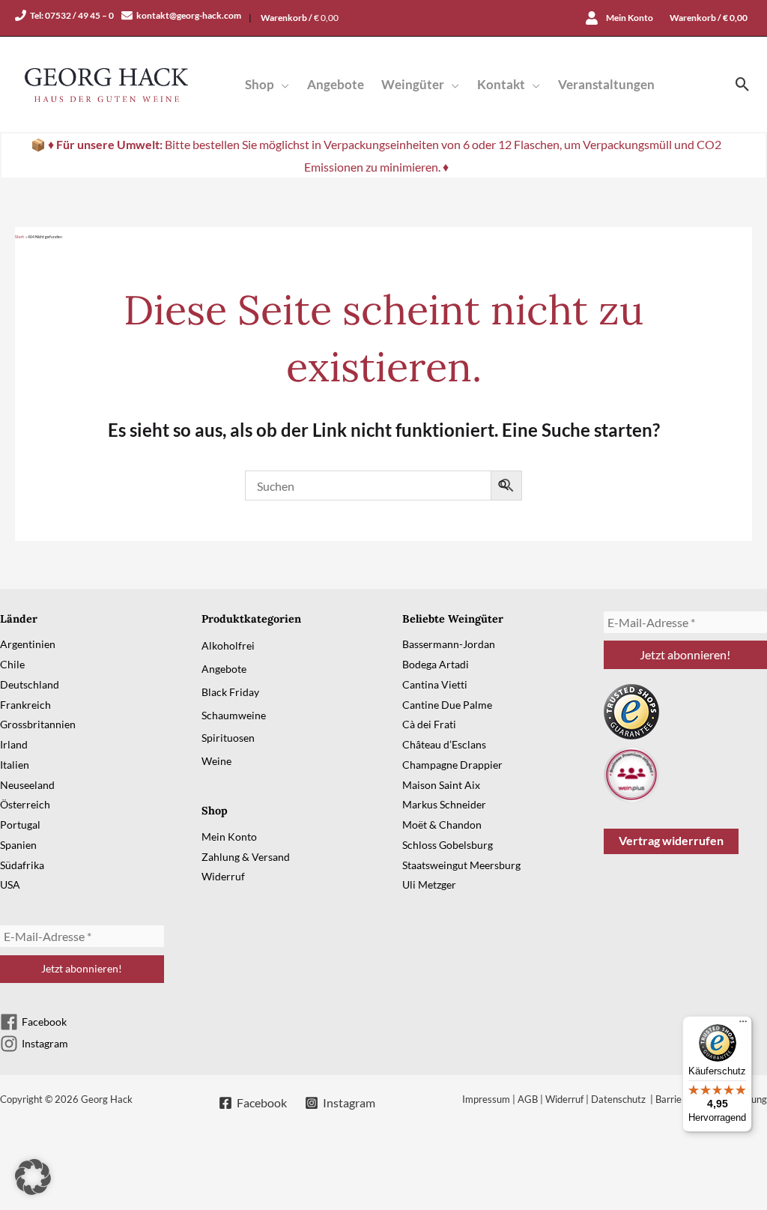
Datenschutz (619, 1099)
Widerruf (223, 876)
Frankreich (25, 704)
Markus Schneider (444, 804)
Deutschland (29, 684)
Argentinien (27, 644)
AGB (528, 1099)
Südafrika (22, 865)
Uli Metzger (429, 884)
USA (10, 884)
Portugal (20, 824)
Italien (14, 764)
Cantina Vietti (434, 684)
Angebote (223, 668)
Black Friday (230, 692)
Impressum (486, 1099)
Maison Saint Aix (441, 784)
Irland (14, 744)
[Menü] (743, 1025)
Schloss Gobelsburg (447, 844)
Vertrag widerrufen (671, 840)
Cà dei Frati (429, 724)
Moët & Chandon (442, 824)
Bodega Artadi (435, 664)
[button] (281, 84)
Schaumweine (233, 715)
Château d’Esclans (444, 744)
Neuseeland (27, 784)
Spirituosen (228, 737)
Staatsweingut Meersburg (461, 865)
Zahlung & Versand (245, 856)
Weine (216, 760)
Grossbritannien (38, 724)
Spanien (18, 844)
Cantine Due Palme (447, 704)
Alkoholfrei (228, 645)
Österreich (25, 804)
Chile (12, 664)
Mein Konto (229, 836)
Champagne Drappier (452, 764)
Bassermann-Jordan (448, 644)
